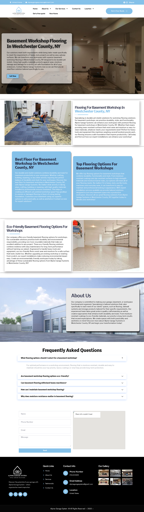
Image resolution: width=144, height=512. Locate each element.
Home (35, 9)
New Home (53, 13)
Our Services (60, 9)
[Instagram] (127, 2)
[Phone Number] (65, 473)
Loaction (88, 9)
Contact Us (76, 9)
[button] (72, 358)
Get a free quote (39, 13)
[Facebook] (124, 2)
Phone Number (76, 471)
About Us (45, 9)
